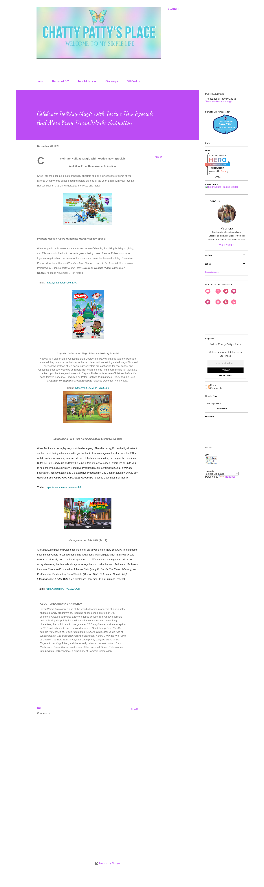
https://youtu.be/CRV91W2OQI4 (63, 589)
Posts (213, 385)
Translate (230, 476)
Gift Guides (133, 81)
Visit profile (226, 245)
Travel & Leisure (87, 81)
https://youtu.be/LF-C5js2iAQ (61, 282)
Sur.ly (223, 171)
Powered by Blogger (109, 863)
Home (40, 81)
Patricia (226, 228)
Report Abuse (212, 272)
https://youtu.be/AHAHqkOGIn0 (92, 388)
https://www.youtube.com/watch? (63, 487)
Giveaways (111, 81)
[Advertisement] (82, 815)
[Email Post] (39, 709)
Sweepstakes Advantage (218, 101)
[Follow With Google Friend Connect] (211, 463)
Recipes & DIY (60, 81)
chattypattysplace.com (218, 164)
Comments (216, 388)
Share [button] (158, 157)
